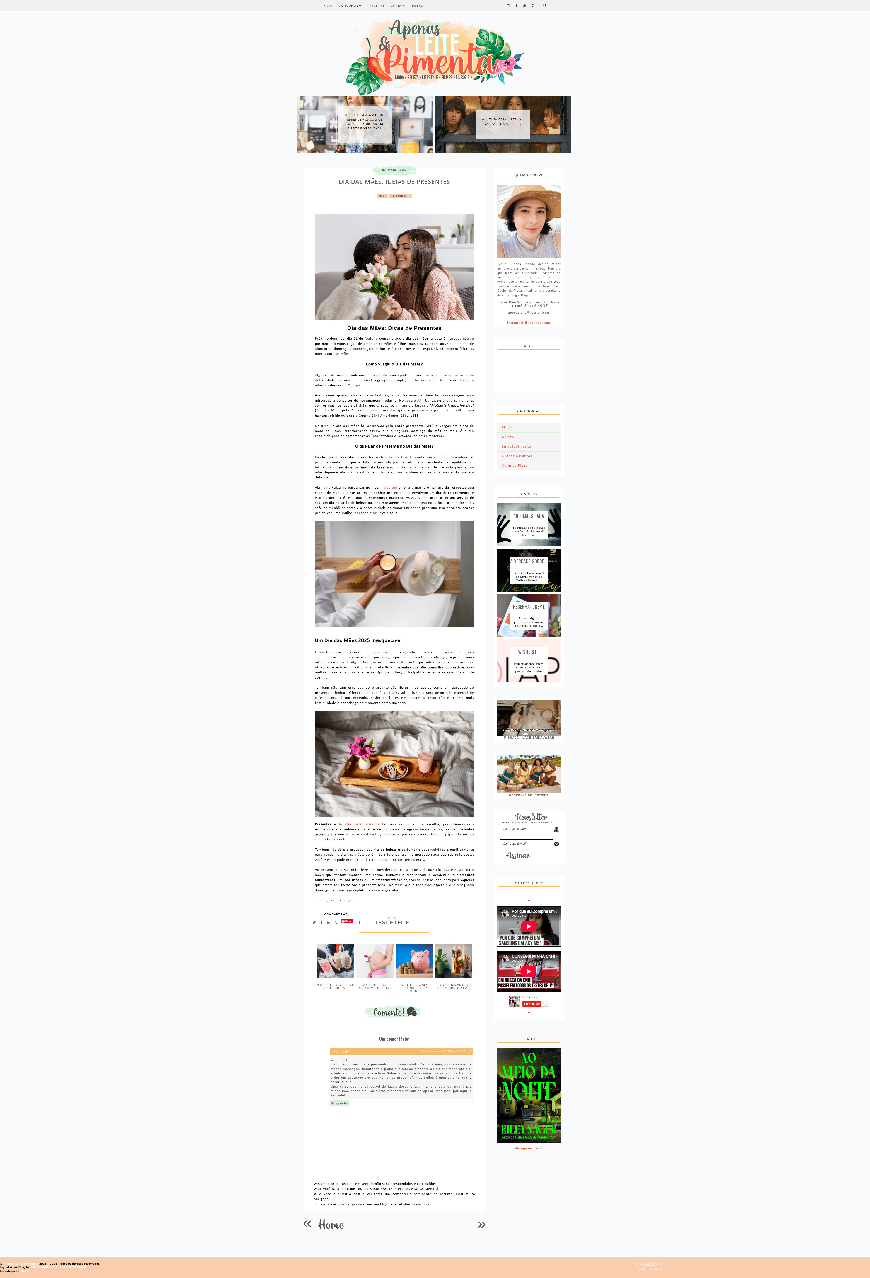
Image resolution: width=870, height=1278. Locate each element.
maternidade (400, 196)
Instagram (388, 487)
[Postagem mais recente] (307, 1224)
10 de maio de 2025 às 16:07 (443, 1051)
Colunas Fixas (514, 465)
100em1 (417, 5)
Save (348, 921)
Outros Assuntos (517, 456)
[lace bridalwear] (529, 718)
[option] (365, 124)
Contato (398, 5)
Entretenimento (516, 446)
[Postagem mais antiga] (481, 1224)
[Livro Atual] (529, 1095)
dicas (382, 196)
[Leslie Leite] (529, 222)
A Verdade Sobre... (529, 561)
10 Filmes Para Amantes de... (529, 515)
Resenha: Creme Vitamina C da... (529, 606)
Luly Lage (339, 1051)
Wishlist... (529, 651)
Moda (507, 427)
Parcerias (376, 5)
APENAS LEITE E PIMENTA (21, 1263)
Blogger (25, 1271)
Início (327, 5)
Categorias (349, 5)
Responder (339, 1103)
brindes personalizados (359, 824)
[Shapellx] (529, 774)
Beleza (508, 437)
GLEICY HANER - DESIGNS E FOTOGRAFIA (59, 1267)
